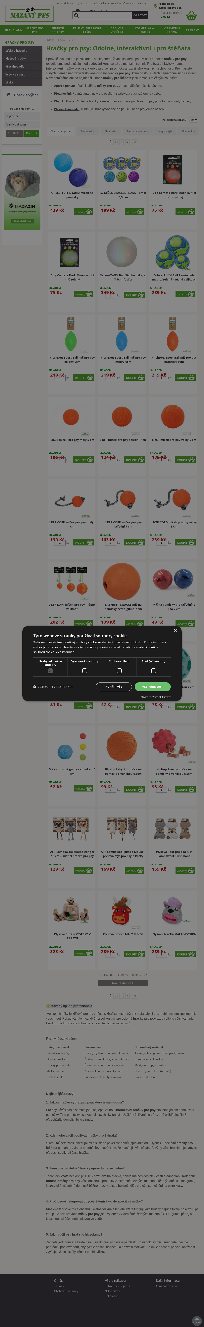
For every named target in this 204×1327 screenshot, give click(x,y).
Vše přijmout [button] (152, 687)
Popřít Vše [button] (113, 687)
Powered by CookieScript (156, 696)
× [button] (175, 630)
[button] (53, 687)
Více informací (65, 652)
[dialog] (102, 663)
